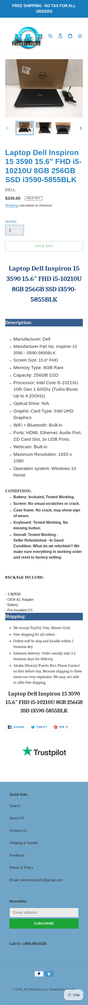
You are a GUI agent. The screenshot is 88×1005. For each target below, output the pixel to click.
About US (16, 818)
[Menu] (80, 36)
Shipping (11, 205)
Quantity (11, 221)
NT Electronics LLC (36, 989)
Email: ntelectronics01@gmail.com (36, 880)
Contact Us (18, 830)
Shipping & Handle (23, 843)
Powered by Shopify (62, 989)
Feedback (17, 855)
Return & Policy (21, 867)
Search (14, 806)
